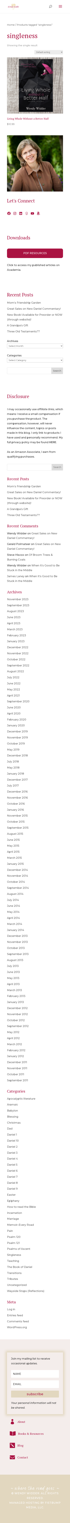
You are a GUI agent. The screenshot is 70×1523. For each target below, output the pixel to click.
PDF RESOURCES (35, 253)
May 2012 (13, 1032)
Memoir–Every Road (20, 1224)
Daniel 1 (12, 1134)
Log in (11, 1309)
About (21, 1422)
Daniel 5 (12, 1164)
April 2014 (13, 918)
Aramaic (12, 1104)
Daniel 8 (12, 1182)
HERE (52, 442)
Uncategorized (17, 1285)
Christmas (14, 1122)
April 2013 (13, 984)
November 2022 (17, 653)
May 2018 (13, 767)
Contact (22, 1457)
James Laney (15, 576)
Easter (11, 1194)
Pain (10, 1230)
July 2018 (13, 761)
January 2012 (15, 1056)
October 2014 (16, 881)
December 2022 (17, 647)
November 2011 (17, 1068)
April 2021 (13, 695)
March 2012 (14, 1044)
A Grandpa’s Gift (17, 325)
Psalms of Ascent (18, 1248)
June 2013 (13, 972)
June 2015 (13, 839)
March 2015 (14, 857)
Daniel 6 (12, 1170)
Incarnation (14, 1212)
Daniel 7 (12, 1176)
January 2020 (16, 725)
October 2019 (16, 743)
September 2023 (18, 605)
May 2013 (13, 978)
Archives (12, 341)
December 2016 (17, 791)
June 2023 (14, 617)
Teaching (13, 1261)
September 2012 (18, 1026)
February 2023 (16, 635)
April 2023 (13, 623)
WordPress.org (17, 1327)
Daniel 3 (12, 1152)
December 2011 (17, 1062)
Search (57, 370)
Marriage (13, 1218)
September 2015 (17, 827)
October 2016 (16, 803)
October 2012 (16, 1020)
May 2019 (13, 749)
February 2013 (16, 996)
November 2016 (17, 797)
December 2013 (17, 935)
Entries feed (15, 1315)
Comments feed (18, 1321)
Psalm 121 (13, 1243)
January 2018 (15, 773)
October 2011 (15, 1074)
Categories (14, 355)
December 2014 (17, 869)
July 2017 (13, 785)
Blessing (12, 1116)
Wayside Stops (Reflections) (25, 1291)
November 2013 (17, 942)
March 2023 (15, 629)
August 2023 (15, 611)
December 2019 (17, 731)
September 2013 (18, 954)
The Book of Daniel (19, 1267)
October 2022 (16, 659)
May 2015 (13, 845)
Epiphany (13, 1200)
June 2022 (14, 683)
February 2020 (16, 719)
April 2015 (13, 851)
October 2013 (16, 948)
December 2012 (17, 1008)
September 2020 (18, 701)
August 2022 (15, 671)
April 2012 (13, 1038)
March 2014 (14, 924)
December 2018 (17, 755)
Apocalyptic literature (21, 1098)
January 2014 (15, 930)
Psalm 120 (14, 1236)
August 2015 (15, 833)
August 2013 (15, 960)
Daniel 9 (12, 1188)
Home (11, 24)
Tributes (12, 1278)
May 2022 (13, 689)
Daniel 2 (12, 1146)
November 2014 (17, 875)
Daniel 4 (12, 1158)
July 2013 (13, 966)
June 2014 (13, 905)
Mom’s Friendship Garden (24, 302)
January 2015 (15, 863)
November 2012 (17, 1014)
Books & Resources (31, 1434)
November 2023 (17, 599)
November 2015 (17, 815)
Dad (10, 1128)
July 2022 (13, 677)
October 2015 (16, 821)
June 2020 (14, 707)
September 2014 (18, 887)
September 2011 (17, 1080)
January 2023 (16, 641)
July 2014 (13, 900)
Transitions (14, 1273)
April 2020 (14, 713)
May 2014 (13, 911)
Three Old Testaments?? (23, 331)
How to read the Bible (21, 1206)
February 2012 (16, 1050)
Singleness (14, 1254)
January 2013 (15, 1002)
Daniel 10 (13, 1140)
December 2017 (17, 779)
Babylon (12, 1110)
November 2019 (17, 737)
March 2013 (14, 990)
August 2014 (15, 893)
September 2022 (18, 665)
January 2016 (15, 809)
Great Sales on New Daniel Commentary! (34, 308)
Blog (20, 1445)
